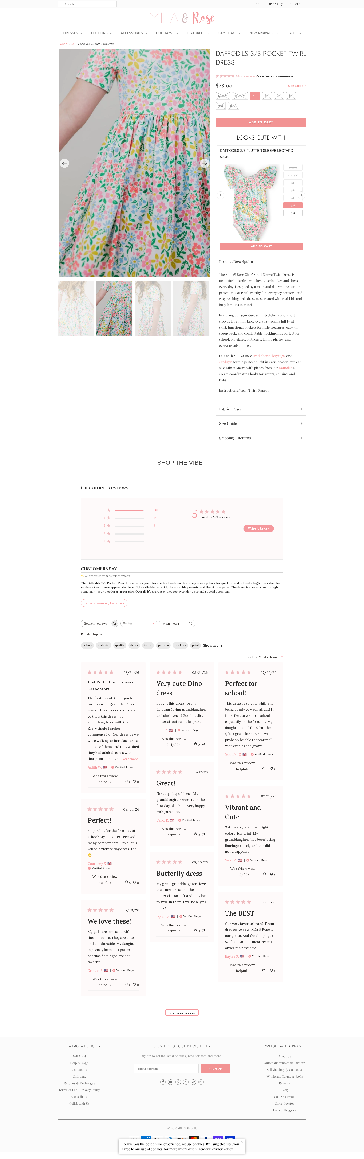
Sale (292, 33)
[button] (215, 1068)
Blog (285, 1090)
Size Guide (296, 86)
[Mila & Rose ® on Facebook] (163, 1082)
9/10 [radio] (293, 220)
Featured (196, 33)
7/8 (220, 106)
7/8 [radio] (293, 213)
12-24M (240, 96)
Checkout (297, 4)
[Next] (204, 163)
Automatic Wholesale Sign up (284, 1063)
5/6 (291, 96)
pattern (163, 645)
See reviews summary (275, 76)
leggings (278, 356)
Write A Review (259, 528)
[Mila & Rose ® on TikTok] (193, 1082)
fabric (148, 645)
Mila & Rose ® (187, 1128)
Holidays (165, 33)
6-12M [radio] (293, 167)
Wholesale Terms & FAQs (285, 1076)
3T (267, 96)
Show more (212, 645)
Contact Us (79, 1070)
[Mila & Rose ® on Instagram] (186, 1082)
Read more (130, 759)
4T (279, 96)
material (103, 645)
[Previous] (64, 163)
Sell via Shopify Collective (285, 1070)
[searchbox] (96, 623)
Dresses (70, 33)
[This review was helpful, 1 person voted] (264, 875)
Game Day (227, 33)
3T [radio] (293, 190)
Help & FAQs (79, 1063)
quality (119, 645)
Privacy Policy (222, 1149)
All (72, 43)
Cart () (278, 4)
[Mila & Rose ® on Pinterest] (178, 1082)
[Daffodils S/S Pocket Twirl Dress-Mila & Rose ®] (134, 163)
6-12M (223, 96)
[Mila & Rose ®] (182, 17)
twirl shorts (261, 356)
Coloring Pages (284, 1096)
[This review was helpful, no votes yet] (126, 782)
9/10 (233, 106)
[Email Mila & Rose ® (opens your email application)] (201, 1082)
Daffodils (285, 368)
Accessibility (79, 1096)
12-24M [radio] (293, 175)
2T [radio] (293, 182)
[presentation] (220, 195)
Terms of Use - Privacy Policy (79, 1090)
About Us (284, 1056)
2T (255, 96)
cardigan (225, 362)
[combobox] (138, 623)
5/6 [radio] (293, 205)
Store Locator (284, 1103)
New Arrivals (262, 33)
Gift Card (79, 1056)
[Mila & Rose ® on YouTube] (170, 1082)
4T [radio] (293, 197)
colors (87, 645)
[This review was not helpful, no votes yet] (134, 782)
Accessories (132, 33)
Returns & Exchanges (79, 1083)
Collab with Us (79, 1103)
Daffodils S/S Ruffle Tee (244, 150)
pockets (180, 645)
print (195, 645)
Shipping (79, 1076)
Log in (259, 4)
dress (134, 645)
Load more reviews (182, 1013)
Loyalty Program (285, 1110)
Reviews (285, 1083)
